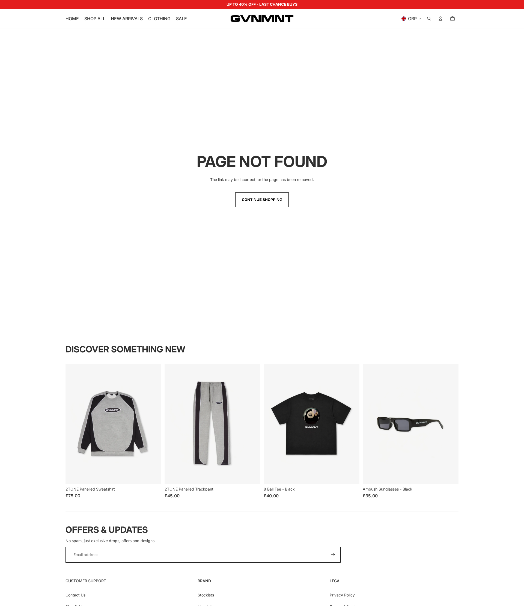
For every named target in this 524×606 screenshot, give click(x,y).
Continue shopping (262, 199)
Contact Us (75, 595)
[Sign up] (333, 554)
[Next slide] (153, 424)
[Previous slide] (74, 424)
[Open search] (429, 19)
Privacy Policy (342, 595)
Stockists (206, 595)
